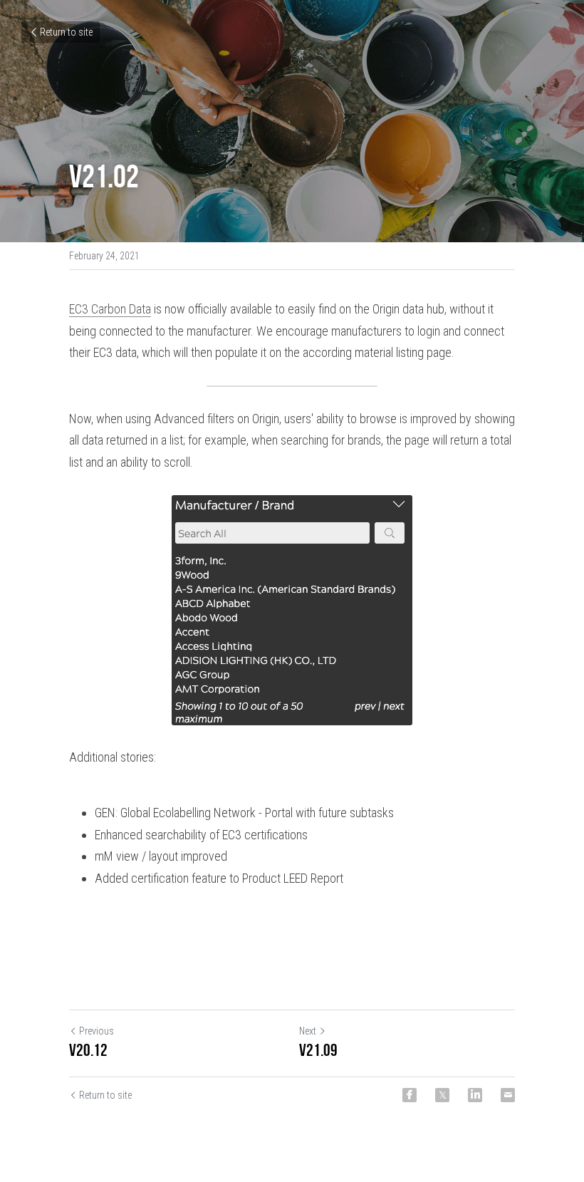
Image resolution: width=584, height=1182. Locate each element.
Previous (96, 1031)
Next (307, 1031)
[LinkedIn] (475, 1095)
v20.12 (88, 1050)
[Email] (508, 1095)
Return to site (66, 32)
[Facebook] (409, 1095)
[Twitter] (442, 1095)
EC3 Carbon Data (110, 308)
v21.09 (318, 1050)
